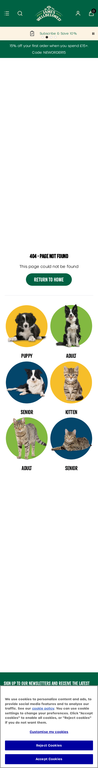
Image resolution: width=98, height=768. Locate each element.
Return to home (49, 279)
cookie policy (43, 708)
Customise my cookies (49, 732)
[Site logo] (49, 13)
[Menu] (7, 13)
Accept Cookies (49, 759)
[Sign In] (78, 13)
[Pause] (93, 33)
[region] (49, 726)
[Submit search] (20, 13)
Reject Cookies (49, 745)
